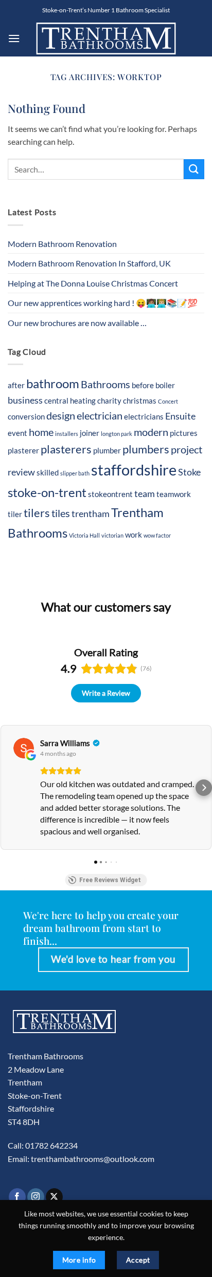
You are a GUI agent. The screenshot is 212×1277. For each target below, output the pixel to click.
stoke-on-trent (47, 492)
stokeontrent (110, 494)
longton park (116, 433)
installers (66, 433)
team (144, 493)
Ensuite (180, 416)
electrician (99, 415)
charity (109, 400)
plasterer (23, 450)
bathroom (52, 383)
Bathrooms (105, 384)
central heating (70, 400)
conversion (26, 416)
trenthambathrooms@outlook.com (92, 1159)
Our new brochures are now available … (77, 323)
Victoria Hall (84, 535)
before (143, 385)
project (186, 449)
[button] (14, 38)
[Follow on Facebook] (17, 1197)
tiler (15, 514)
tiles (60, 513)
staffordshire (133, 470)
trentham (91, 513)
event (17, 432)
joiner (89, 432)
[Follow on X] (54, 1197)
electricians (144, 416)
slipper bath (75, 473)
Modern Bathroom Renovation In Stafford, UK (89, 263)
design (60, 415)
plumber (107, 450)
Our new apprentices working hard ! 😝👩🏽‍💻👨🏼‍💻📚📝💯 (103, 303)
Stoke (189, 472)
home (41, 432)
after (16, 385)
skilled (48, 472)
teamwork (173, 494)
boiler (165, 385)
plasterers (66, 449)
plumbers (145, 449)
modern (151, 432)
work (133, 534)
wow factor (157, 535)
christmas (139, 400)
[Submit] (194, 169)
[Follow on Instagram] (35, 1197)
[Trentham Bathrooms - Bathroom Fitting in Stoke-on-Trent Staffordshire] (106, 38)
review (21, 472)
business (25, 400)
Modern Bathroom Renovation (62, 244)
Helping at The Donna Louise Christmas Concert (93, 283)
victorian (112, 535)
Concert (168, 401)
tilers (37, 513)
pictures (184, 432)
